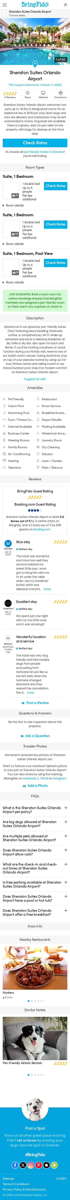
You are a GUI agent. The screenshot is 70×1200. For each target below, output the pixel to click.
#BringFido (35, 1154)
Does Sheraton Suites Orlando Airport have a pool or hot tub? (27, 898)
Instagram (59, 778)
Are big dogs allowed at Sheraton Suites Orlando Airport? (30, 824)
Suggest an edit (35, 379)
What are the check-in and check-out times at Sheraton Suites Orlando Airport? (30, 868)
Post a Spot (35, 1128)
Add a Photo (37, 785)
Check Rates (35, 142)
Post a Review (37, 703)
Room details (15, 205)
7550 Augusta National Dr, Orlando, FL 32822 (35, 85)
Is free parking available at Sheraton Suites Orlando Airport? (32, 884)
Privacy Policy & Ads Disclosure (24, 1189)
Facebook (29, 778)
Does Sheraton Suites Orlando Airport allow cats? (27, 852)
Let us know (26, 1140)
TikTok (44, 778)
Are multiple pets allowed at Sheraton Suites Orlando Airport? (29, 838)
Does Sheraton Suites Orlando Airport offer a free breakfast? (27, 912)
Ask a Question (37, 736)
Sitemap (8, 1179)
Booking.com (41, 529)
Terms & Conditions (16, 1184)
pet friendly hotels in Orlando (43, 152)
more (47, 589)
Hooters (8, 993)
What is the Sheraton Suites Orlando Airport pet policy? (32, 810)
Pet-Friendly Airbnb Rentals (22, 1063)
